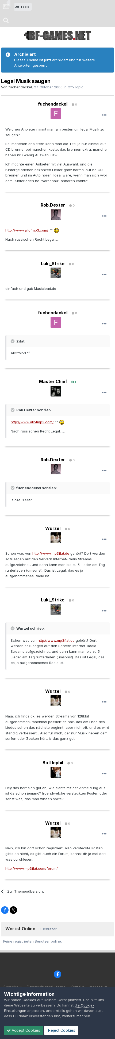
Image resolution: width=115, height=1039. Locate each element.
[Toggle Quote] (13, 341)
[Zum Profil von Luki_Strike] (56, 273)
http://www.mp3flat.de (50, 553)
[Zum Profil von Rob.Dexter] (56, 214)
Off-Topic (75, 87)
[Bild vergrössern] (56, 230)
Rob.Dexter (53, 205)
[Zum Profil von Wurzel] (56, 537)
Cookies (29, 1000)
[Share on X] (13, 910)
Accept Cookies (25, 1030)
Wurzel (52, 528)
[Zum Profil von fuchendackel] (56, 113)
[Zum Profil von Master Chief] (56, 391)
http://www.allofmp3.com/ (26, 230)
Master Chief (53, 381)
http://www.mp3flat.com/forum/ (31, 868)
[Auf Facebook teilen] (5, 910)
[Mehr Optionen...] (104, 115)
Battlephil (53, 762)
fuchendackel (20, 87)
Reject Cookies (61, 1030)
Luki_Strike (52, 263)
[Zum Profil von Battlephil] (56, 772)
